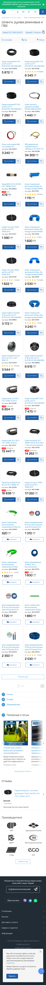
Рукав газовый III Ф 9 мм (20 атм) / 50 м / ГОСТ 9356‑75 (11, 358)
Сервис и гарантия (10, 928)
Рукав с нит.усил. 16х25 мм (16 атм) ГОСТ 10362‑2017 (10, 272)
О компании (7, 911)
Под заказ (12, 539)
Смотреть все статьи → (23, 771)
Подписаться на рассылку (20, 889)
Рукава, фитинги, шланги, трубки (11, 17)
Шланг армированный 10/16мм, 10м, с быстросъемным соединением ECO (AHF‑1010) (33, 566)
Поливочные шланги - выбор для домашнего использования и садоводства (13, 752)
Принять (12, 976)
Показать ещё (23, 677)
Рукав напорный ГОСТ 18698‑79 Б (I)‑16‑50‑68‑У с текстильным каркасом (34, 443)
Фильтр (41, 40)
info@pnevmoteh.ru (23, 944)
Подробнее (10, 963)
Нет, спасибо (40, 951)
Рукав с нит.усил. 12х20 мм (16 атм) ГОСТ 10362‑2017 (10, 229)
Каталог (5, 917)
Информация (7, 933)
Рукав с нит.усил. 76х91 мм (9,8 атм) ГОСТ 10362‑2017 (33, 485)
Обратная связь (13, 901)
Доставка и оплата (10, 922)
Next (43, 743)
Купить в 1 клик (18, 81)
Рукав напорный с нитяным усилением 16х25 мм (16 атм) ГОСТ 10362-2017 (27, 793)
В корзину (10, 81)
